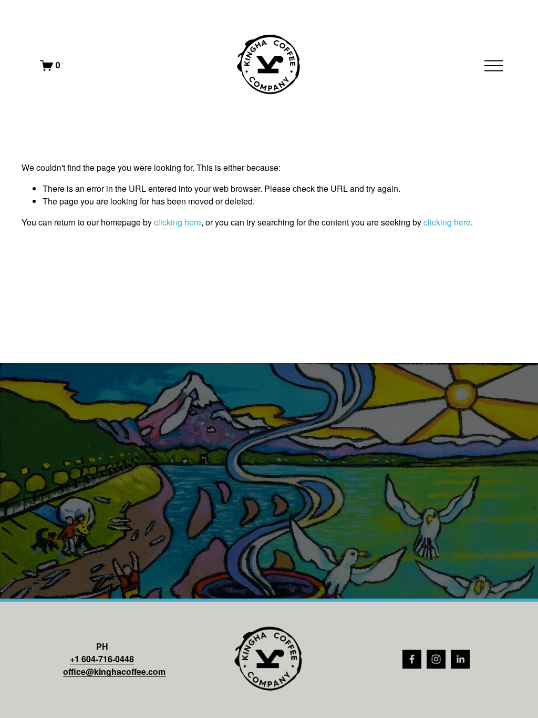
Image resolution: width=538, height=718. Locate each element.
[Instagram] (436, 659)
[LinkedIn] (460, 659)
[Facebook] (411, 659)
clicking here (177, 222)
